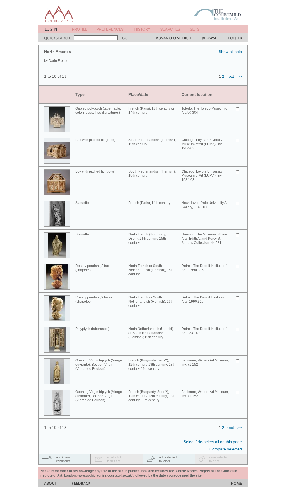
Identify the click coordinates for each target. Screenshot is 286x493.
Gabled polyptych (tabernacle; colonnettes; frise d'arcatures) (98, 110)
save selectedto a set (218, 459)
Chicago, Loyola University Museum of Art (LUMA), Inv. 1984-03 (202, 144)
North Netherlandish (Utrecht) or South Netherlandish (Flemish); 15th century (150, 333)
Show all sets (230, 51)
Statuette (82, 203)
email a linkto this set (114, 459)
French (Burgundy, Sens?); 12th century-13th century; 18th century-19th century (151, 364)
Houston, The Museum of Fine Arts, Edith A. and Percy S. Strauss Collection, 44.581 (204, 238)
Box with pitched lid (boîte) (95, 140)
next (230, 76)
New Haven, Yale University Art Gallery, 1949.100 (205, 205)
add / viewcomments (63, 459)
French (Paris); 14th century (149, 203)
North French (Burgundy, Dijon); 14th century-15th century (147, 238)
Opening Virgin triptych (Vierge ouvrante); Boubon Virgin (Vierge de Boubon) (98, 364)
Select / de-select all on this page (212, 441)
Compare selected (225, 449)
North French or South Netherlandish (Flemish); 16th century (150, 270)
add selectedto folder (168, 459)
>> (239, 76)
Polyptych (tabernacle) (92, 329)
